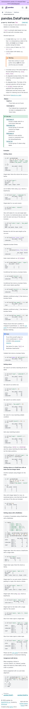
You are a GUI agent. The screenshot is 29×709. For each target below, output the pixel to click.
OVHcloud (4, 704)
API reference (8, 12)
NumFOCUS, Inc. (5, 702)
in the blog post (15, 3)
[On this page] (26, 7)
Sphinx (11, 707)
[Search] (22, 7)
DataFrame (16, 12)
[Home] (2, 12)
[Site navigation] (2, 7)
